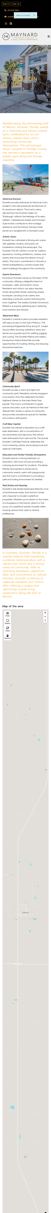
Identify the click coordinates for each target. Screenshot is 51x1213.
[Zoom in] (45, 613)
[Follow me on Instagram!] (6, 23)
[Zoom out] (45, 617)
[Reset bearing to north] (45, 620)
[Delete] (7, 636)
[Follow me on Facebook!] (11, 23)
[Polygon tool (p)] (7, 614)
